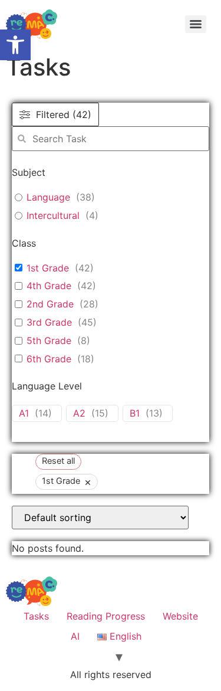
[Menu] (195, 24)
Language (48, 197)
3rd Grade (49, 322)
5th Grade (49, 340)
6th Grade (49, 359)
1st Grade (48, 268)
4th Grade (49, 286)
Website (180, 616)
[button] (15, 45)
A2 (79, 413)
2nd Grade (50, 304)
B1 (135, 413)
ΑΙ (75, 636)
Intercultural (53, 215)
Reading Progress (106, 616)
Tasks (36, 616)
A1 (24, 413)
